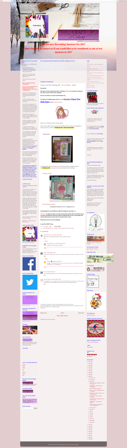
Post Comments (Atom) (50, 319)
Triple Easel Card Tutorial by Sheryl (94, 77)
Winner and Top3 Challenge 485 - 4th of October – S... (96, 399)
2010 (89, 437)
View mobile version (62, 316)
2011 (89, 435)
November (91, 379)
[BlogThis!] (56, 226)
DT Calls (88, 67)
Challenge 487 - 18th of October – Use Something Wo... (96, 394)
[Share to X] (57, 226)
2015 (89, 428)
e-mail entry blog (25, 118)
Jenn (23, 369)
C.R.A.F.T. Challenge (29, 6)
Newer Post (43, 313)
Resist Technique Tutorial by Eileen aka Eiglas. (95, 71)
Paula (23, 374)
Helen (23, 367)
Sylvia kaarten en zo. (48, 235)
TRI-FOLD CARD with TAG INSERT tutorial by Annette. (95, 73)
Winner (72, 228)
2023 (89, 367)
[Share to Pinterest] (60, 226)
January (91, 422)
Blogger (77, 444)
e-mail (27, 115)
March (90, 418)
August (91, 409)
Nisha (45, 252)
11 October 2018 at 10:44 (57, 261)
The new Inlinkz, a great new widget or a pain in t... (95, 65)
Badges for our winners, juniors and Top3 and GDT (95, 79)
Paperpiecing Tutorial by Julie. (93, 69)
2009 (89, 439)
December (91, 378)
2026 (89, 362)
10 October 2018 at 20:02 (60, 243)
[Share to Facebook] (58, 226)
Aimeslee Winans (47, 279)
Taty (23, 375)
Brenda (23, 364)
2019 (89, 374)
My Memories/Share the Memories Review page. (95, 83)
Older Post (81, 313)
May (90, 415)
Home (62, 313)
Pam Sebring (46, 134)
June (90, 413)
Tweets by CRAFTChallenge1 (92, 342)
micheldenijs (67, 444)
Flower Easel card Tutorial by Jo (93, 81)
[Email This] (55, 226)
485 (44, 228)
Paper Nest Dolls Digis (66, 228)
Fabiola (23, 366)
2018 (89, 376)
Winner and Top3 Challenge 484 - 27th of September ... (96, 405)
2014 (89, 430)
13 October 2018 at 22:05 (56, 279)
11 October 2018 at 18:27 (50, 272)
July (90, 411)
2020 (89, 372)
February (91, 420)
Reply (45, 238)
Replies (46, 241)
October (91, 381)
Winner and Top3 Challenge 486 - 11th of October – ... (96, 391)
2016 (89, 426)
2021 (89, 371)
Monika (23, 372)
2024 (89, 365)
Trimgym (49, 261)
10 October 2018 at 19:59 (57, 235)
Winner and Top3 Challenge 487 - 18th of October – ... (97, 383)
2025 (89, 363)
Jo (22, 371)
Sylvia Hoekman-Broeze (49, 204)
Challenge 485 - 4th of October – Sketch (53, 228)
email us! (24, 249)
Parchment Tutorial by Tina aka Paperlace (95, 75)
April (90, 417)
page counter (89, 356)
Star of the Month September (95, 388)
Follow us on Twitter (91, 87)
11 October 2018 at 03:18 (50, 252)
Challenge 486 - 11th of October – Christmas (95, 396)
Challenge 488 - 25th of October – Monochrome (96, 386)
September (91, 408)
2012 (89, 433)
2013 (89, 432)
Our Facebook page (90, 85)
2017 (89, 424)
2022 (89, 369)
